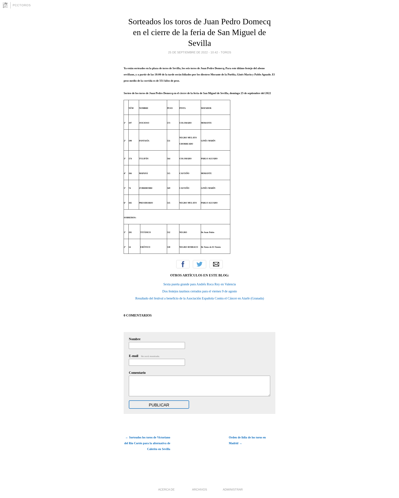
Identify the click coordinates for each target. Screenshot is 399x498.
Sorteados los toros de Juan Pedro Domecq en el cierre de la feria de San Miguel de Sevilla (199, 32)
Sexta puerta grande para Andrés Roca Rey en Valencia (199, 284)
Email (216, 264)
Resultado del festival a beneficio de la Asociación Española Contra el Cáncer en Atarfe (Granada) (199, 298)
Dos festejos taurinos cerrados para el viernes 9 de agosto (199, 291)
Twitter (199, 264)
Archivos (199, 489)
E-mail (144, 356)
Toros (226, 52)
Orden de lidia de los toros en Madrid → (247, 440)
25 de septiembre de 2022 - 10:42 (193, 52)
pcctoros (22, 5)
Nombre (134, 339)
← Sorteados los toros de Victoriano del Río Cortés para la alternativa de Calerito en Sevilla (147, 443)
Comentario (137, 372)
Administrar (233, 489)
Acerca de (166, 489)
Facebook (183, 264)
